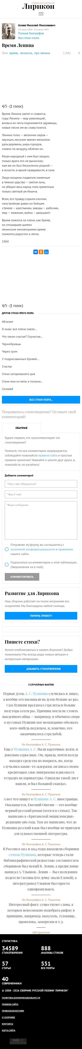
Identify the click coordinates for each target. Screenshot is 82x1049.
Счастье (7, 366)
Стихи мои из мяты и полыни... (22, 381)
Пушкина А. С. (25, 749)
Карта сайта (8, 1030)
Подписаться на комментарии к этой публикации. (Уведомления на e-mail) (43, 564)
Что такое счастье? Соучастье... (22, 336)
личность (26, 53)
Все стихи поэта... (41, 399)
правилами (65, 549)
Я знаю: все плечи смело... (19, 329)
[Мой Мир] (46, 252)
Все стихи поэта (28, 38)
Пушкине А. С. (45, 799)
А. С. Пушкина (36, 693)
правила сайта (47, 455)
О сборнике (8, 1017)
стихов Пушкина (22, 854)
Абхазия (7, 321)
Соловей (7, 389)
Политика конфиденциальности (21, 997)
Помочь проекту (41, 615)
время (14, 53)
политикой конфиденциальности (32, 549)
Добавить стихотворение (44, 669)
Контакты (7, 1023)
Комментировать (22, 577)
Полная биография (31, 33)
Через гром (9, 351)
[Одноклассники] (41, 252)
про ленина (42, 53)
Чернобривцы (11, 344)
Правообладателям (13, 1010)
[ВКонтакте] (35, 252)
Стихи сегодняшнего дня (18, 374)
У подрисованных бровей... (20, 359)
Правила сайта (10, 1004)
